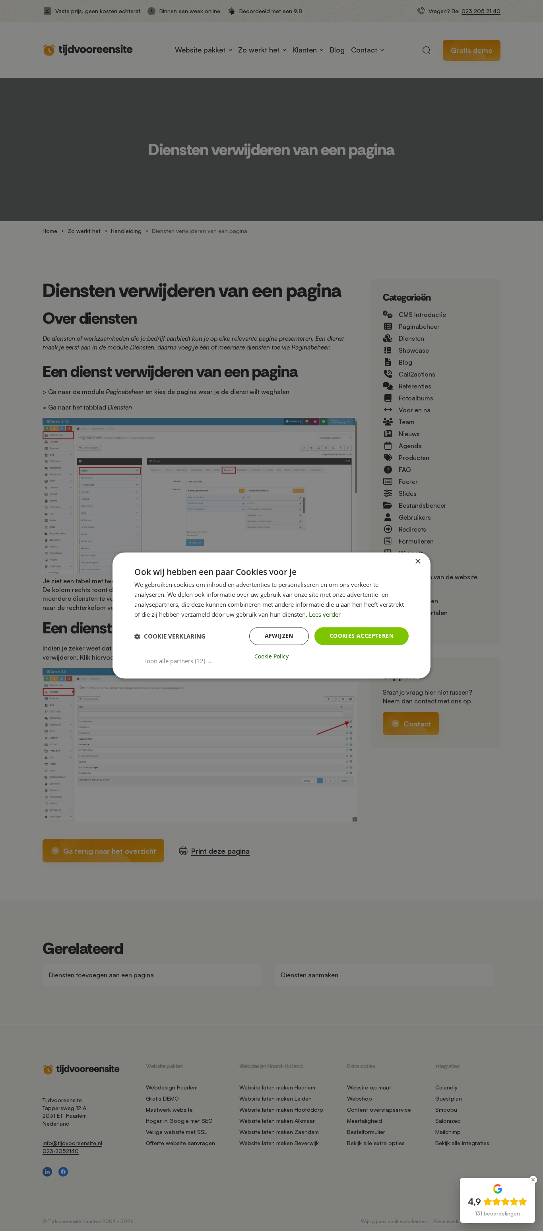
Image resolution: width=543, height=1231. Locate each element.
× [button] (418, 562)
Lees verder (325, 614)
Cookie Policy (271, 656)
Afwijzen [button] (279, 636)
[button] (276, 661)
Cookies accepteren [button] (362, 636)
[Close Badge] (533, 1180)
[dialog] (271, 615)
